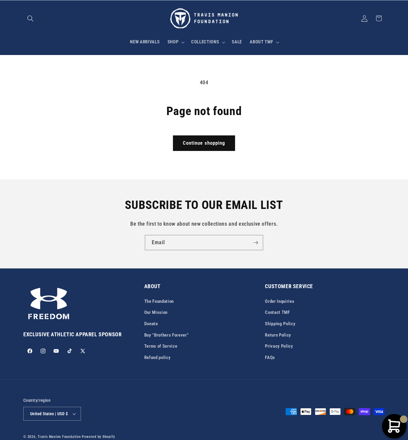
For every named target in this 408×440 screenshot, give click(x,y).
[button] (30, 18)
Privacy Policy (279, 346)
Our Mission (156, 312)
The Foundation (159, 301)
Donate (151, 323)
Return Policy (278, 334)
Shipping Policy (280, 323)
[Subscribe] (256, 242)
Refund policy (157, 357)
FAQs (270, 357)
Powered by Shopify (98, 437)
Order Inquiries (279, 301)
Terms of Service (160, 346)
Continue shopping (204, 143)
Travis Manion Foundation (59, 437)
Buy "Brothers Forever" (166, 334)
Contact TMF (277, 312)
